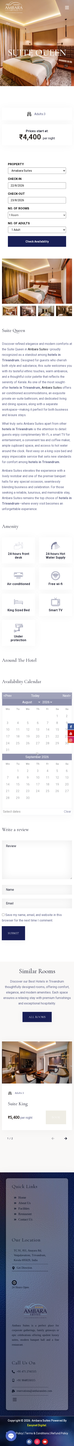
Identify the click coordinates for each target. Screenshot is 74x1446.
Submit (13, 933)
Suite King (18, 1104)
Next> (67, 696)
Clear (67, 811)
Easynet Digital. (37, 1425)
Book (56, 1117)
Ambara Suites (38, 349)
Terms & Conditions (37, 1433)
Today (35, 696)
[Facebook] (29, 1442)
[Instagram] (37, 1442)
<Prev (7, 696)
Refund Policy (59, 1433)
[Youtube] (45, 1442)
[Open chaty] (11, 1436)
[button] (52, 1138)
